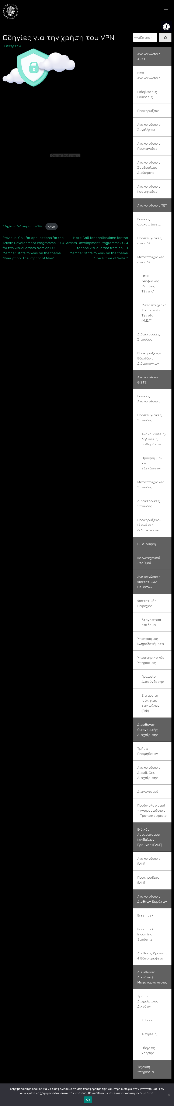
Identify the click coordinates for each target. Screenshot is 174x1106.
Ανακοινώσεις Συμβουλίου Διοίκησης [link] (148, 167)
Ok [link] (88, 1099)
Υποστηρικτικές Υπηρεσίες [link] (150, 660)
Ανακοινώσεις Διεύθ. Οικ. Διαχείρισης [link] (148, 772)
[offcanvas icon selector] (165, 11)
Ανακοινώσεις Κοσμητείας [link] (148, 188)
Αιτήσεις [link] (149, 1034)
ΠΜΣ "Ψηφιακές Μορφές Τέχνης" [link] (150, 283)
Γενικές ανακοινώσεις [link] (149, 221)
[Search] (165, 37)
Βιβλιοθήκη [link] (146, 544)
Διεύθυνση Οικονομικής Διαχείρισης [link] (147, 730)
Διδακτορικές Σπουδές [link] (148, 336)
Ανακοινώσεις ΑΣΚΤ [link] (148, 56)
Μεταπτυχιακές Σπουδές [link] (150, 484)
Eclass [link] (147, 1020)
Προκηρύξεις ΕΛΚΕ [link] (148, 879)
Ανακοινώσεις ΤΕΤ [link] (152, 205)
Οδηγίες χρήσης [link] (148, 1050)
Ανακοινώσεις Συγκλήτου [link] (148, 127)
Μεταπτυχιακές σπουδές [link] (150, 259)
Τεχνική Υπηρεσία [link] (145, 1069)
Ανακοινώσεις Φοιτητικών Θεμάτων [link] (148, 582)
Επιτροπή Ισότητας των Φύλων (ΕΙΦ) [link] (150, 703)
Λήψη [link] (51, 226)
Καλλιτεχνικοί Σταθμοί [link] (148, 560)
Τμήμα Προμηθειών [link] (147, 751)
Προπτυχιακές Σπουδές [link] (149, 417)
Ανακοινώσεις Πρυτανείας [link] (148, 145)
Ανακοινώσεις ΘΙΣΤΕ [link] (148, 379)
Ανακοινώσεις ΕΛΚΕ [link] (148, 861)
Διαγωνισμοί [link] (147, 791)
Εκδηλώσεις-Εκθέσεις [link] (148, 94)
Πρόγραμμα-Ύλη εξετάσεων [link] (152, 463)
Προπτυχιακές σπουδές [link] (149, 240)
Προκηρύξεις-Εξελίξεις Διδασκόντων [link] (149, 358)
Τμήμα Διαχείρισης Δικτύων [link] (147, 1001)
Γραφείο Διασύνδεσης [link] (153, 678)
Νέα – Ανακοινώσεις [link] (148, 75)
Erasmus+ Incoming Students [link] (145, 934)
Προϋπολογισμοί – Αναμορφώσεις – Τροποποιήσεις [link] (152, 810)
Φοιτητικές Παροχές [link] (146, 603)
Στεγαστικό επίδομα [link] (151, 622)
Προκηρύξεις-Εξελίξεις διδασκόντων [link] (149, 525)
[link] (166, 26)
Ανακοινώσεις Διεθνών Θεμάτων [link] (152, 898)
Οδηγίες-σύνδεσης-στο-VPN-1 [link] (23, 226)
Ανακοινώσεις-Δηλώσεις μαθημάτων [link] (154, 439)
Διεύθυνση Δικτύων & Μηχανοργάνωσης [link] (152, 977)
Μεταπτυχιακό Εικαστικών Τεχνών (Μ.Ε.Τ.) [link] (154, 312)
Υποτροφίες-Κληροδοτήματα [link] (150, 641)
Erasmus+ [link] (145, 915)
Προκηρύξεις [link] (148, 111)
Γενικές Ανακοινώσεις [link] (148, 398)
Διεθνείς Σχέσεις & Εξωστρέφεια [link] (152, 955)
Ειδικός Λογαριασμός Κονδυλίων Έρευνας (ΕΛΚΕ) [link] (149, 837)
